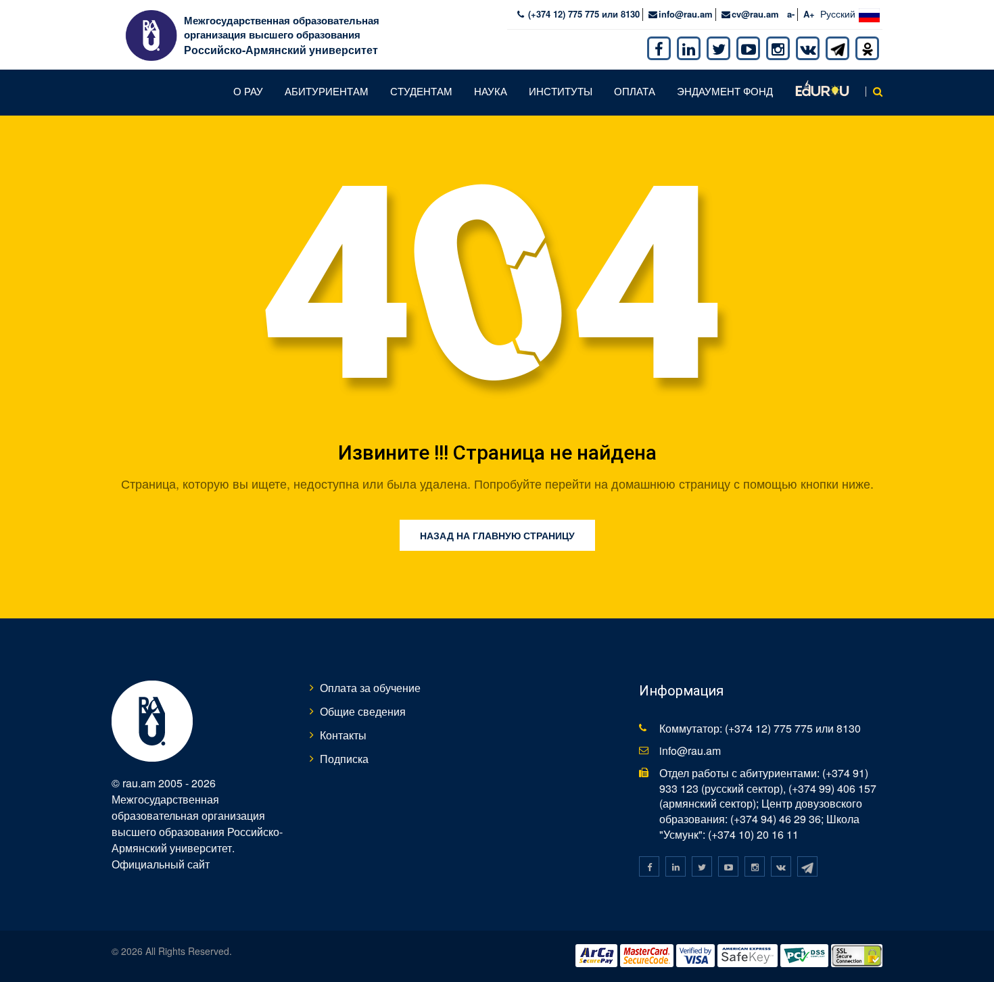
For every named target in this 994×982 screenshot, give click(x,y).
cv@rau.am (755, 13)
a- (791, 13)
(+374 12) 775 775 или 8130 (582, 13)
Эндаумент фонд (725, 91)
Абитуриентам (327, 91)
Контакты (343, 735)
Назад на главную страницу (497, 535)
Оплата (634, 91)
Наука (490, 91)
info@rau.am (686, 13)
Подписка (344, 758)
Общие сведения (363, 711)
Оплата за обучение (370, 687)
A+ (809, 13)
